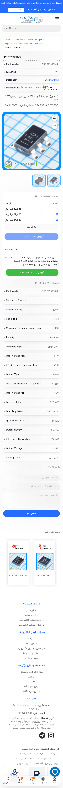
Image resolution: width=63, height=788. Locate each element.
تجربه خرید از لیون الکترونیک (31, 648)
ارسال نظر (31, 513)
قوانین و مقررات (31, 658)
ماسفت (31, 681)
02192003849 (25, 713)
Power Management (36, 40)
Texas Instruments (31, 87)
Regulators (10, 44)
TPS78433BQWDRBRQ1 (18, 575)
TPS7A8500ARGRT (45, 575)
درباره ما (31, 638)
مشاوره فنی (31, 610)
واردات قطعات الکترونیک (31, 620)
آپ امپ (32, 676)
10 (57, 214)
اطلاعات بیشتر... (15, 9)
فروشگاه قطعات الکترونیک (31, 625)
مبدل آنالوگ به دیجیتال (31, 672)
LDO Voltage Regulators (30, 44)
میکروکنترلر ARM (31, 691)
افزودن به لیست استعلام (32, 272)
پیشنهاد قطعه (31, 615)
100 (56, 220)
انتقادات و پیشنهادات (31, 653)
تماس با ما (31, 643)
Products (19, 40)
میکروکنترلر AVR (31, 686)
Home (7, 40)
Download (53, 80)
